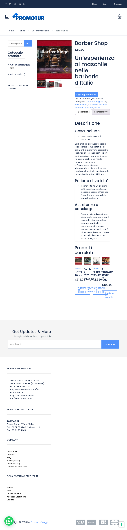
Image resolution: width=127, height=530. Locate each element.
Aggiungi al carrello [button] (82, 289)
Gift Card (15, 74)
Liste (9, 490)
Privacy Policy (13, 460)
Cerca (28, 43)
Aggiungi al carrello (86, 94)
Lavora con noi (14, 493)
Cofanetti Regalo (40, 30)
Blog (9, 457)
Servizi (10, 487)
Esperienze (80, 107)
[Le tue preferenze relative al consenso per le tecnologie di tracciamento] (122, 525)
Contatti (11, 454)
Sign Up (118, 4)
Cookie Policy (13, 463)
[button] (9, 521)
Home (11, 30)
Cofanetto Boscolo (97, 104)
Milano (90, 107)
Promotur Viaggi (39, 522)
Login (105, 4)
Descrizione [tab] (84, 111)
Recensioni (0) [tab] (100, 111)
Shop (94, 4)
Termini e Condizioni (17, 466)
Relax (97, 107)
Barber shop (81, 104)
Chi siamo (12, 451)
